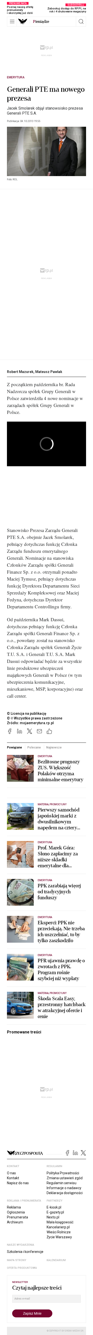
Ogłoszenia (16, 1212)
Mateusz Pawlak (48, 372)
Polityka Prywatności (63, 1173)
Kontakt (13, 1178)
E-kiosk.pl (54, 1207)
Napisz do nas (18, 1183)
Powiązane (14, 747)
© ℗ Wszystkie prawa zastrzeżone (34, 718)
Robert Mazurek (20, 372)
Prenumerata (17, 1217)
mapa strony (16, 1260)
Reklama (14, 1207)
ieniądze (41, 21)
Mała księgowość (60, 1222)
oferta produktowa (22, 1268)
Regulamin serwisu (61, 1183)
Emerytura (16, 77)
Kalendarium (56, 1260)
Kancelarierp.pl (58, 1227)
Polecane (34, 747)
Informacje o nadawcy (64, 1188)
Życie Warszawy (59, 1237)
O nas (11, 1173)
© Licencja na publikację (27, 713)
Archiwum (15, 1222)
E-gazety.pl (55, 1212)
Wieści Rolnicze (59, 1232)
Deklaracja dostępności (65, 1193)
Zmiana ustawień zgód (65, 1178)
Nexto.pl (53, 1217)
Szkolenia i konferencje (25, 1252)
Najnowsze (54, 747)
